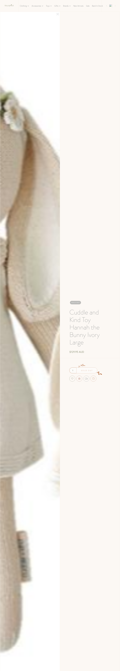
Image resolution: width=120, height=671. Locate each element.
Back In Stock (97, 6)
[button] (24, 6)
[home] (9, 6)
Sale (87, 6)
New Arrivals (78, 6)
